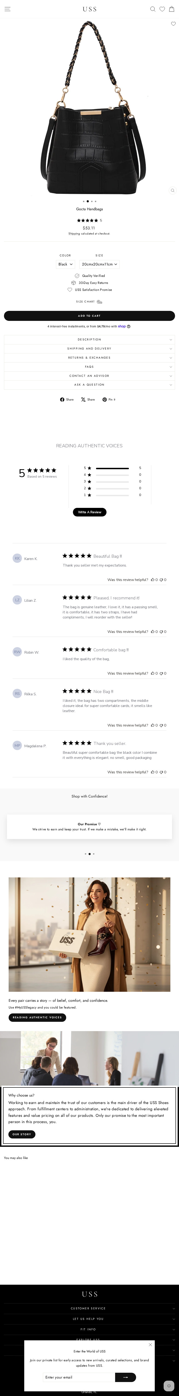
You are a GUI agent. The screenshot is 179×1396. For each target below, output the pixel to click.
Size (99, 255)
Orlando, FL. (89, 1392)
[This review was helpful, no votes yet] (152, 579)
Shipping (74, 233)
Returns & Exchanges (89, 358)
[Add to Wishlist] (173, 23)
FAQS (89, 367)
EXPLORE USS (88, 1340)
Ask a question (89, 385)
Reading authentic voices (37, 1017)
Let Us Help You (88, 1319)
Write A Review (89, 512)
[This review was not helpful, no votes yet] (161, 579)
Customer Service (88, 1308)
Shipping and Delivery (89, 348)
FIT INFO (88, 1329)
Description (89, 339)
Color (65, 255)
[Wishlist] (162, 9)
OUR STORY (22, 1134)
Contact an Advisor (89, 376)
